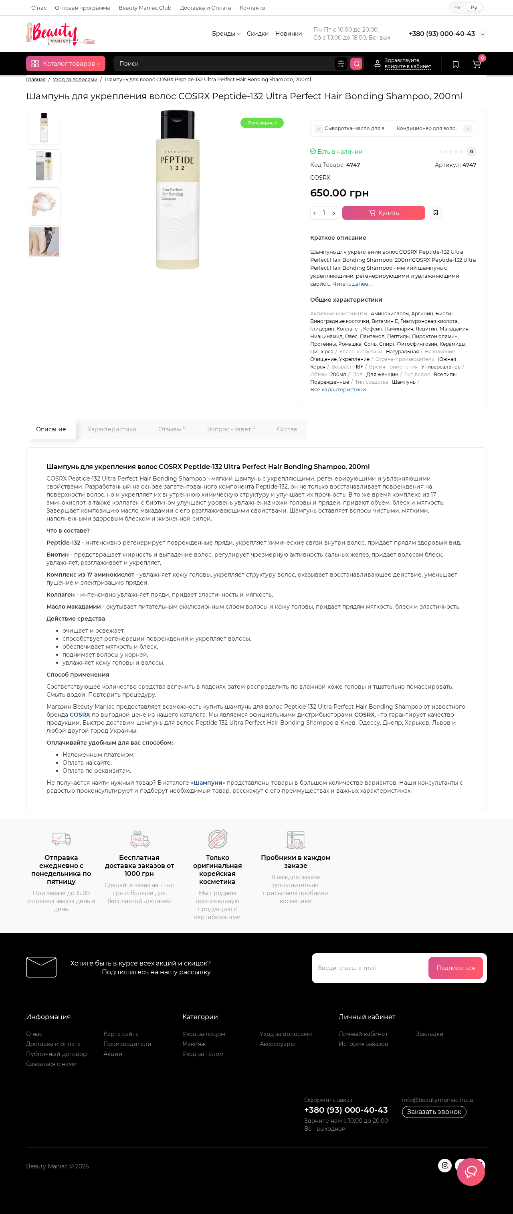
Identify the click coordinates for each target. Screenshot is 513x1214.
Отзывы (172, 429)
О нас (38, 7)
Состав (287, 429)
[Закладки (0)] (455, 63)
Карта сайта (121, 1034)
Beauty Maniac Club (145, 7)
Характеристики (112, 429)
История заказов (363, 1044)
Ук (457, 7)
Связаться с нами (51, 1064)
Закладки (430, 1034)
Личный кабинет (363, 1034)
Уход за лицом (203, 1034)
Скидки (258, 33)
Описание (51, 429)
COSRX (80, 714)
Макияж (194, 1044)
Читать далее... (352, 283)
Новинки (288, 33)
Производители (127, 1044)
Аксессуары (277, 1044)
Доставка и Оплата (205, 7)
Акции (113, 1054)
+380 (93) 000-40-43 (442, 34)
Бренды (224, 33)
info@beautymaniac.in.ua (437, 1100)
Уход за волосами (286, 1034)
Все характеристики (338, 389)
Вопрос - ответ (231, 429)
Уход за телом (203, 1054)
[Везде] (341, 63)
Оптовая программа (82, 7)
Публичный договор (56, 1054)
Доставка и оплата (53, 1044)
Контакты (252, 7)
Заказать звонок (434, 1112)
